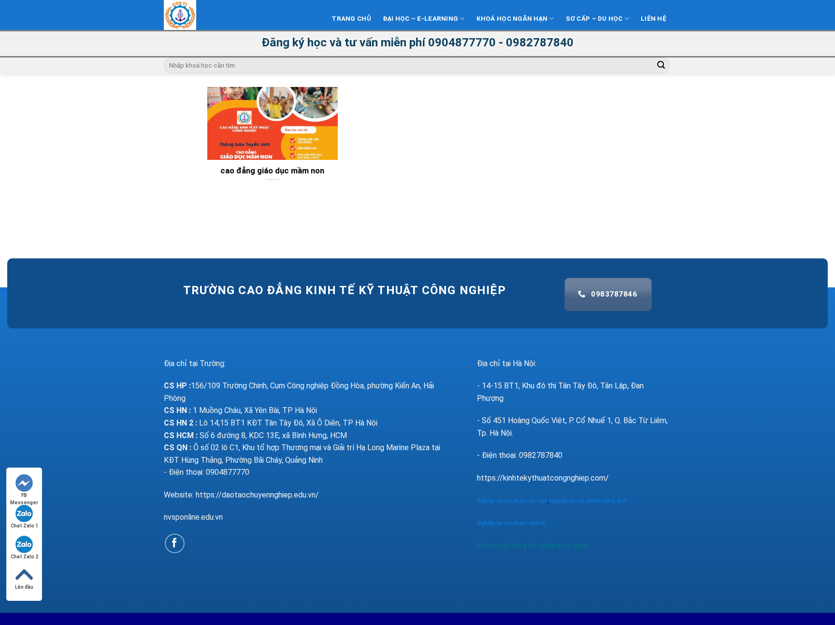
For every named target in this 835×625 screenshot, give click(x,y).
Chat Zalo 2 (24, 556)
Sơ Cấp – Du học (594, 18)
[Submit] (661, 65)
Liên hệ (653, 18)
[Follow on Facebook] (175, 544)
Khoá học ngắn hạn (512, 18)
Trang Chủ (351, 18)
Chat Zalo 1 (24, 525)
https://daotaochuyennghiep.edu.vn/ (257, 494)
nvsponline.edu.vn (193, 517)
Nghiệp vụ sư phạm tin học (512, 500)
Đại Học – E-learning (420, 18)
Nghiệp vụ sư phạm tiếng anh (589, 500)
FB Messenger (24, 496)
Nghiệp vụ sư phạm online (511, 523)
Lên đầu (24, 587)
